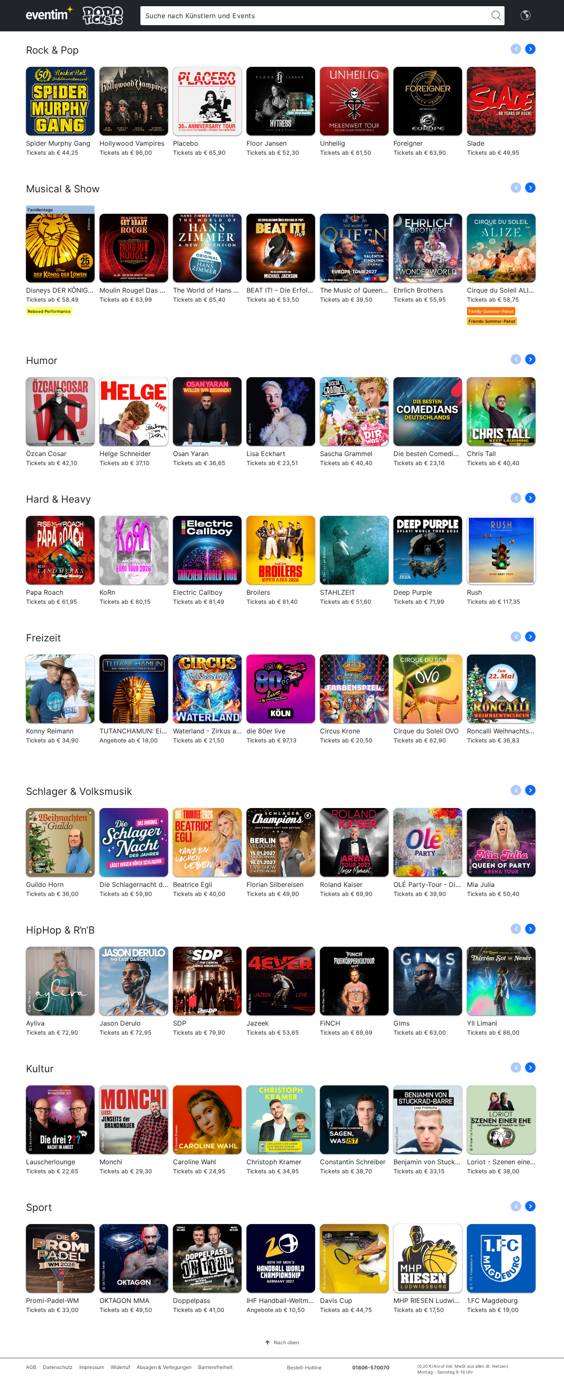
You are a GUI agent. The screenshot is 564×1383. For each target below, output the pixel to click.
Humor (41, 360)
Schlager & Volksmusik (79, 791)
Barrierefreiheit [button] (215, 1367)
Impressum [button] (91, 1367)
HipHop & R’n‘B (60, 930)
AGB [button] (31, 1367)
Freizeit (43, 638)
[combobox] (314, 15)
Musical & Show (63, 189)
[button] (530, 49)
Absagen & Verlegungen (164, 1367)
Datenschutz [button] (58, 1367)
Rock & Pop (52, 50)
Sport (39, 1207)
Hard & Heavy (58, 499)
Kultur (40, 1069)
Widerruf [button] (120, 1367)
